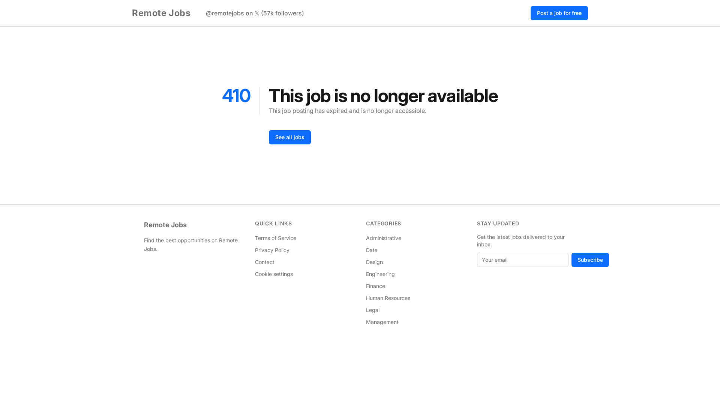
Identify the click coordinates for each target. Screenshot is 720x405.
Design (374, 262)
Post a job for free (559, 13)
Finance (375, 286)
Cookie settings (274, 274)
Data (372, 250)
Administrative (383, 238)
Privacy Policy (272, 250)
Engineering (380, 274)
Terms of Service (275, 238)
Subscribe (590, 259)
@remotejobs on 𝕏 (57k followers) (255, 13)
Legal (373, 310)
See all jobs (289, 137)
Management (382, 322)
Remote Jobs (161, 13)
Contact (264, 262)
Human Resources (388, 298)
